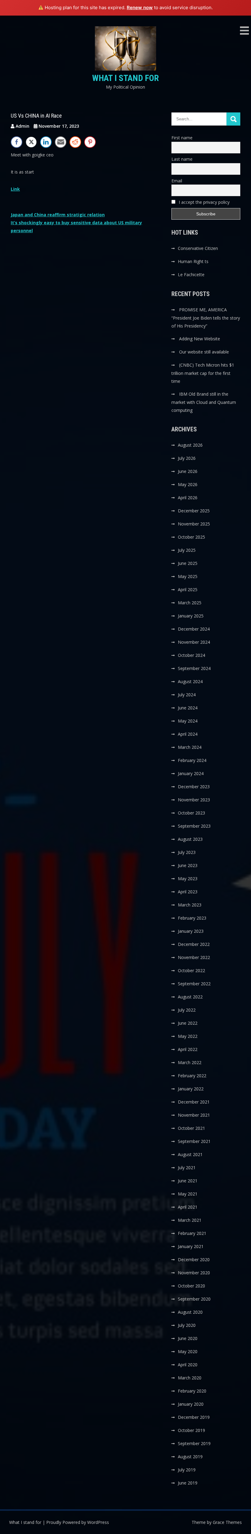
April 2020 (187, 1364)
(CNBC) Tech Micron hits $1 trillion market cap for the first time (202, 373)
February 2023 (192, 918)
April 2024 (187, 734)
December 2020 (194, 1259)
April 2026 (187, 497)
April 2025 (187, 589)
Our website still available (204, 352)
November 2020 (194, 1273)
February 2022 (192, 1075)
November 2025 (194, 524)
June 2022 (187, 1023)
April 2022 (187, 1049)
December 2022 (194, 944)
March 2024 (189, 747)
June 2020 (187, 1338)
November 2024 (194, 642)
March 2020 (189, 1378)
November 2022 (194, 957)
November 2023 (194, 800)
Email (176, 181)
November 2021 (194, 1115)
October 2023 (191, 813)
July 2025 (187, 550)
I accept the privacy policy (204, 202)
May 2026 (187, 484)
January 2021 (191, 1246)
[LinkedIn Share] (46, 142)
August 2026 (190, 445)
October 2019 (191, 1430)
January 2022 (191, 1089)
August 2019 (190, 1456)
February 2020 (192, 1391)
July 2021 (187, 1167)
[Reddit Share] (75, 142)
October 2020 (191, 1286)
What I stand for (125, 78)
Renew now (140, 7)
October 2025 (191, 537)
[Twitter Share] (31, 142)
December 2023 (194, 786)
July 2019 (187, 1470)
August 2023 (190, 839)
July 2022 (187, 1010)
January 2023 (191, 931)
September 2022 (194, 984)
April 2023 (187, 892)
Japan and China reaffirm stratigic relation (58, 215)
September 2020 (194, 1299)
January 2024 (191, 773)
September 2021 (194, 1141)
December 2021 (194, 1102)
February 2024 (192, 760)
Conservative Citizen (198, 248)
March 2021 (189, 1220)
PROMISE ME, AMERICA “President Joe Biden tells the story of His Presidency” (205, 318)
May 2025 (187, 576)
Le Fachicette (191, 274)
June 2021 (187, 1181)
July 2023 (187, 852)
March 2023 (189, 905)
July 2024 (187, 694)
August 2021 (190, 1154)
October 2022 (191, 970)
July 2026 (187, 458)
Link (15, 189)
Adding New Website (199, 339)
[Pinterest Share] (90, 142)
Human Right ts (193, 261)
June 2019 (187, 1483)
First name (182, 138)
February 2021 (192, 1233)
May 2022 (187, 1036)
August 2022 (190, 997)
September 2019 (194, 1443)
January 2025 (191, 616)
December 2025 (194, 511)
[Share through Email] (60, 142)
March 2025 (189, 603)
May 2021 (187, 1194)
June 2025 (187, 563)
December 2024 (194, 629)
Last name (182, 159)
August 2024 (190, 681)
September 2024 (194, 668)
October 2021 (191, 1128)
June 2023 (187, 865)
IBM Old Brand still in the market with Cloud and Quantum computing (203, 402)
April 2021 (187, 1207)
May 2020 (187, 1351)
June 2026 (187, 471)
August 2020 (190, 1312)
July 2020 (187, 1325)
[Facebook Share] (16, 142)
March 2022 (189, 1062)
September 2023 (194, 826)
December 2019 (194, 1417)
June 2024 (187, 708)
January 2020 (191, 1404)
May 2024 (187, 721)
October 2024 (191, 655)
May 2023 (187, 878)
